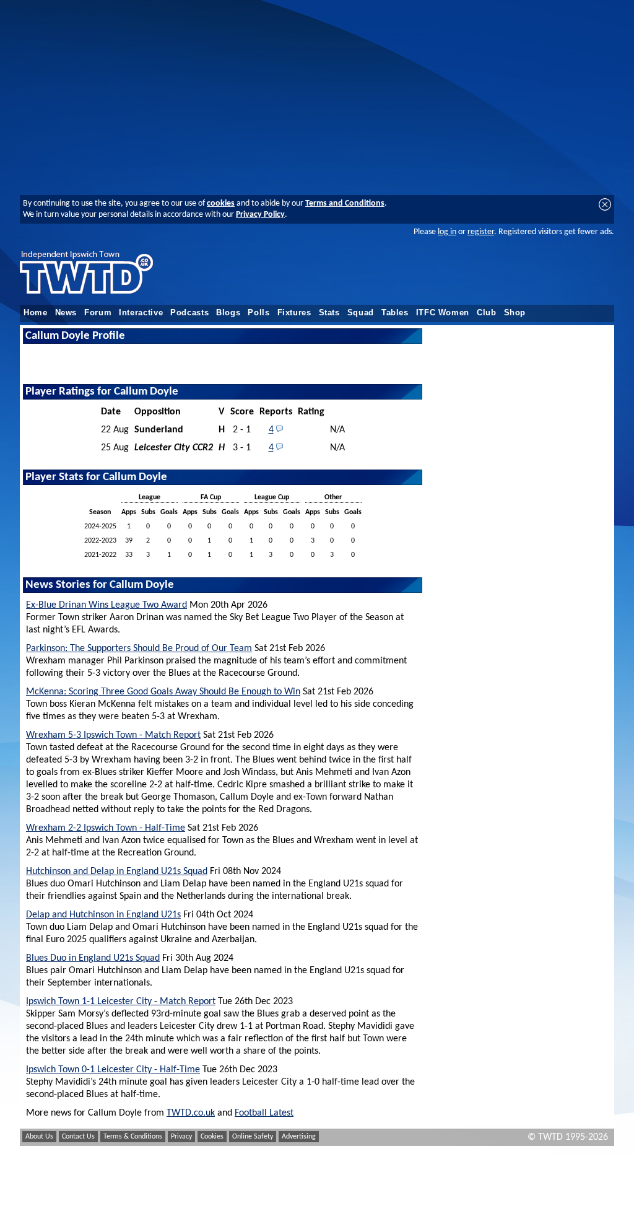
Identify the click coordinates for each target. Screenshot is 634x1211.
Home (36, 312)
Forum (97, 312)
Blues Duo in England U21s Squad (93, 958)
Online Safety (252, 1136)
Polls (258, 312)
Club (487, 312)
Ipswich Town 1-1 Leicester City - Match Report (120, 1002)
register (480, 232)
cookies (221, 203)
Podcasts (189, 312)
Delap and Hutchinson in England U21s (103, 915)
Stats (329, 312)
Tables (395, 312)
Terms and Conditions (344, 203)
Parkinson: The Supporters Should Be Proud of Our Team (139, 649)
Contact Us (78, 1136)
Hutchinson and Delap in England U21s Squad (116, 872)
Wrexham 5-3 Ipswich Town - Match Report (113, 735)
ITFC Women (442, 312)
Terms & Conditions (132, 1136)
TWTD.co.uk (191, 1113)
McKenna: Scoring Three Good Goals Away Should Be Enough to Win (163, 692)
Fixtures (294, 312)
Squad (360, 312)
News (66, 312)
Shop (515, 312)
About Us (39, 1136)
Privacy (181, 1136)
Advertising (299, 1136)
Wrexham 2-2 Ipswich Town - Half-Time (105, 828)
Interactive (141, 312)
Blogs (228, 312)
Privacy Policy (260, 214)
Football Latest (264, 1113)
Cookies (212, 1136)
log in (447, 232)
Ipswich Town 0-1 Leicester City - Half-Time (113, 1070)
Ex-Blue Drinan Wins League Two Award (106, 605)
